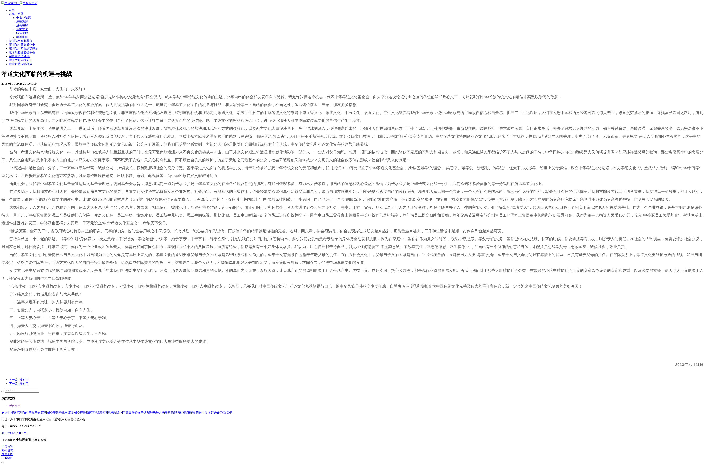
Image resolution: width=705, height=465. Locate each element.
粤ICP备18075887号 (14, 433)
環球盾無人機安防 (159, 412)
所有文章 (15, 405)
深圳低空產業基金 (28, 412)
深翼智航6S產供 (136, 412)
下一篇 (19, 383)
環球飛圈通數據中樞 (111, 412)
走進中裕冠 (8, 412)
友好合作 (214, 412)
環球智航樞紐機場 (183, 412)
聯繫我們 (226, 412)
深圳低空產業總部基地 (83, 412)
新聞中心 (201, 412)
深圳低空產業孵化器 (54, 412)
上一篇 (19, 379)
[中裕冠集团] (19, 3)
